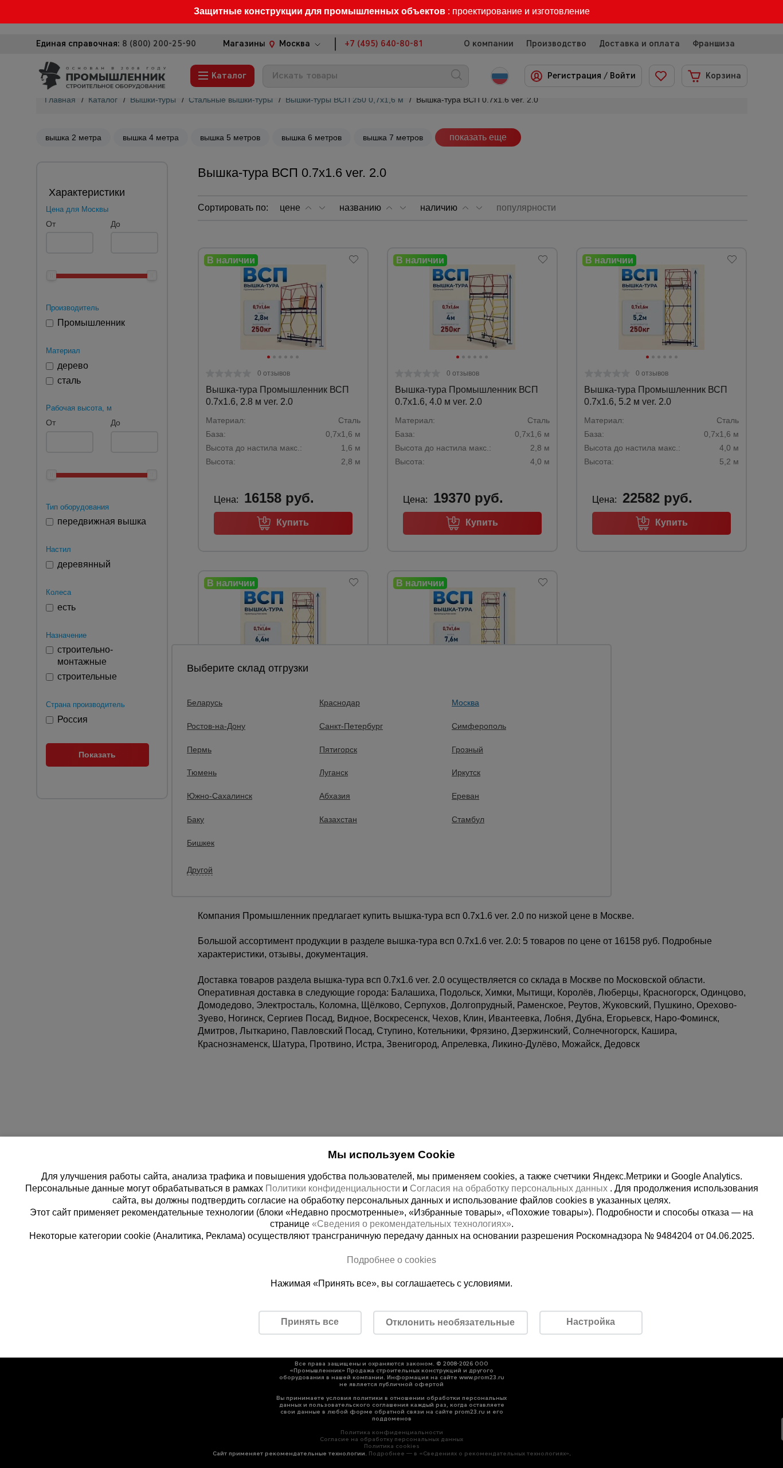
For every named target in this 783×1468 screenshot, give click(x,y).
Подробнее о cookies (391, 1260)
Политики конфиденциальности (332, 1188)
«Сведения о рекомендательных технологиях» (411, 1224)
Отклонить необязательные (450, 1322)
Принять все (310, 1322)
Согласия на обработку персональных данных (510, 1188)
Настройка (590, 1322)
